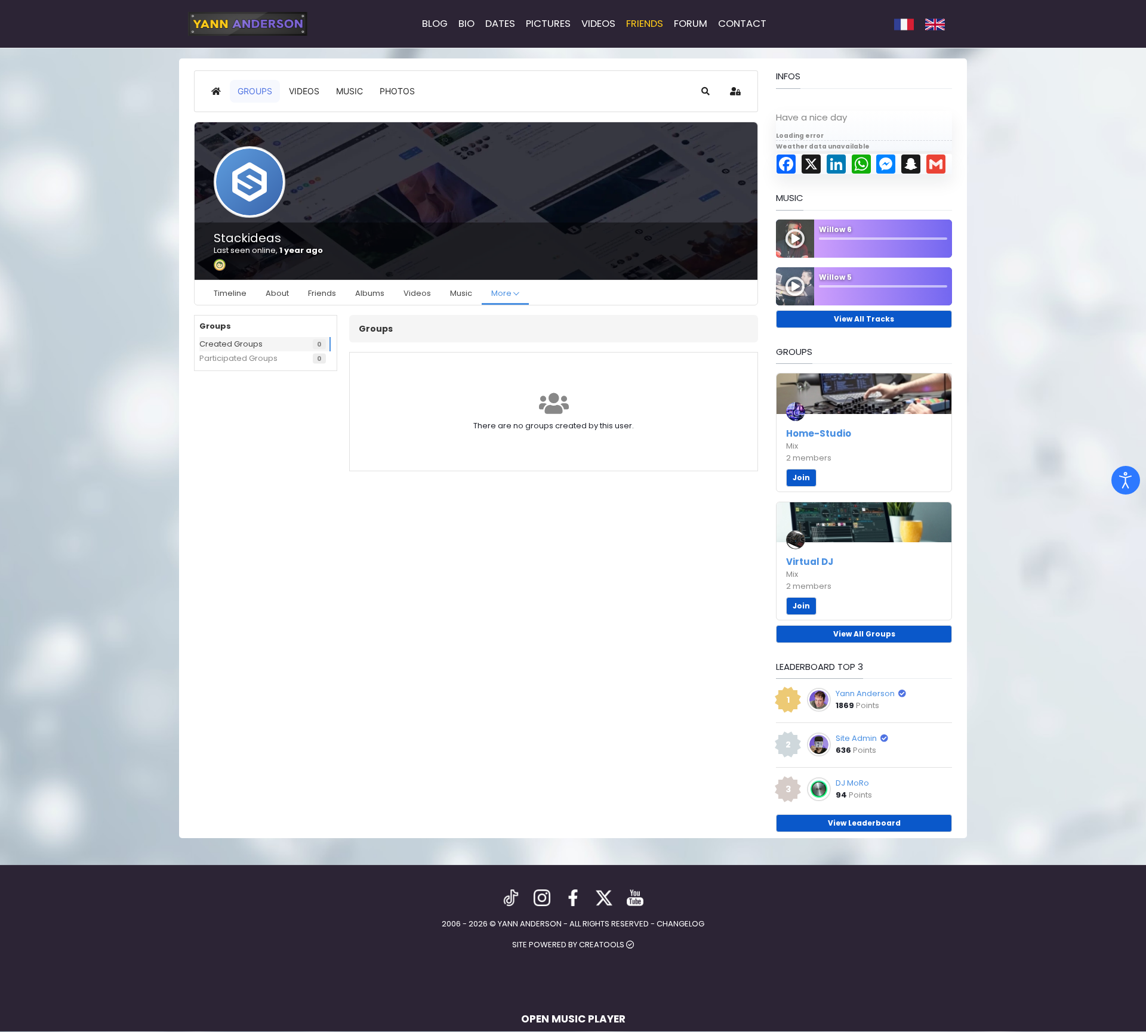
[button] (705, 91)
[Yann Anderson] (247, 24)
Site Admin (856, 738)
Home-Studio (818, 433)
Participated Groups (238, 358)
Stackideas (247, 238)
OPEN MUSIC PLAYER (573, 1019)
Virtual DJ (809, 561)
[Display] (1125, 480)
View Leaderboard (864, 823)
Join (801, 477)
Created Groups (231, 344)
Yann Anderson (865, 693)
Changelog (680, 923)
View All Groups (864, 634)
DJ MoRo (852, 783)
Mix (792, 446)
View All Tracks (864, 319)
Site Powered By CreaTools (569, 944)
